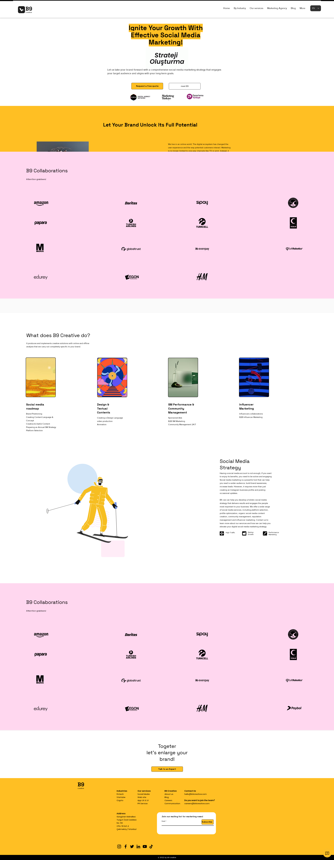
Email (163, 821)
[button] (240, 8)
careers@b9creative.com (197, 803)
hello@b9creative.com (195, 794)
